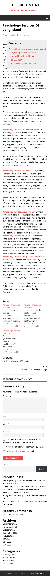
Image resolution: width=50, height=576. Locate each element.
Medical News (9, 563)
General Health (9, 557)
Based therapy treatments (23, 63)
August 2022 (8, 536)
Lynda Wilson (24, 35)
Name (6, 416)
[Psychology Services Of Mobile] (34, 316)
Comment (7, 396)
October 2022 (9, 530)
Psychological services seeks (24, 52)
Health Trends (9, 560)
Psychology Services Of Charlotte (18, 170)
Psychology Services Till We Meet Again (21, 129)
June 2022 (7, 542)
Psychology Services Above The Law (19, 212)
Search (6, 464)
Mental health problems (22, 56)
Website (6, 431)
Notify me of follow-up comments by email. (25, 447)
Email (5, 424)
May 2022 (7, 544)
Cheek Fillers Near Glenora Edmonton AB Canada (24, 486)
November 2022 (10, 527)
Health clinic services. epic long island (28, 49)
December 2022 (10, 524)
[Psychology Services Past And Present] (13, 316)
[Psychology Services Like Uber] (13, 341)
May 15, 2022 (10, 35)
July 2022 (6, 538)
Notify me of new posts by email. (20, 451)
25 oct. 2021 (16, 60)
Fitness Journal (9, 554)
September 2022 (10, 533)
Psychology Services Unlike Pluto (18, 235)
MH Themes (40, 573)
